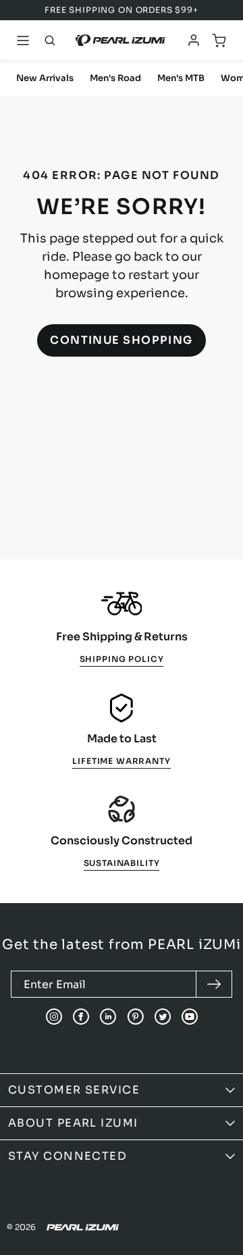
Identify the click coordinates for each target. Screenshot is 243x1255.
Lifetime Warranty (121, 761)
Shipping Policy (122, 659)
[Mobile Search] (50, 40)
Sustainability (122, 863)
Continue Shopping (121, 340)
